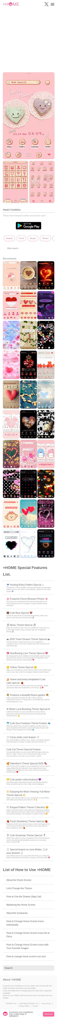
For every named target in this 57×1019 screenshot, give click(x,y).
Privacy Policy (24, 1006)
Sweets (9, 238)
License (35, 1006)
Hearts (33, 238)
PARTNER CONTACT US (29, 1003)
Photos (45, 238)
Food (21, 238)
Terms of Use (46, 1003)
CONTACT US (11, 1003)
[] (50, 968)
